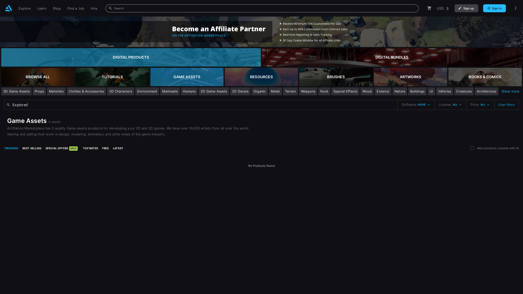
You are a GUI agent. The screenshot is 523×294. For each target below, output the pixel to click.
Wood (367, 91)
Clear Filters (506, 104)
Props (39, 91)
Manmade (170, 91)
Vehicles (444, 91)
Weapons (308, 91)
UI (431, 91)
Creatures (464, 91)
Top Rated (90, 148)
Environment (147, 91)
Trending (11, 148)
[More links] (515, 8)
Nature (399, 91)
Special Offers (61, 148)
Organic (260, 91)
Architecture (486, 91)
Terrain (290, 91)
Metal (275, 91)
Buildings (417, 91)
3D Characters (120, 91)
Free (105, 148)
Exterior (383, 91)
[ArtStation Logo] (8, 8)
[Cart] (429, 8)
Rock (324, 91)
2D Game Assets (214, 91)
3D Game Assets (16, 91)
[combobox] (262, 8)
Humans (189, 91)
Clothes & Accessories (86, 91)
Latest (118, 148)
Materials (56, 91)
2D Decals (240, 91)
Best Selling (32, 148)
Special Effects (345, 91)
